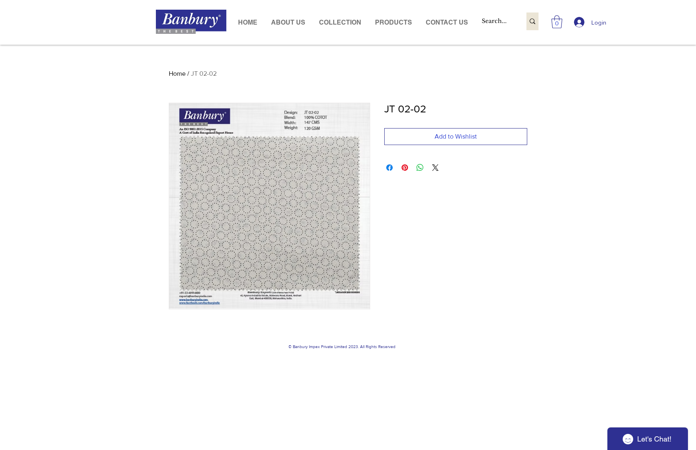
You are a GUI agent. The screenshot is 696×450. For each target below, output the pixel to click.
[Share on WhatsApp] (420, 167)
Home (177, 73)
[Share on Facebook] (389, 167)
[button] (393, 22)
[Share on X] (435, 167)
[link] (556, 21)
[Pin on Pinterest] (405, 167)
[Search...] (532, 21)
